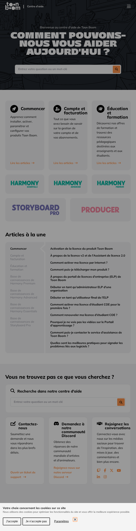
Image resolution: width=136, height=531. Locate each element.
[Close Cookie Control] (75, 519)
